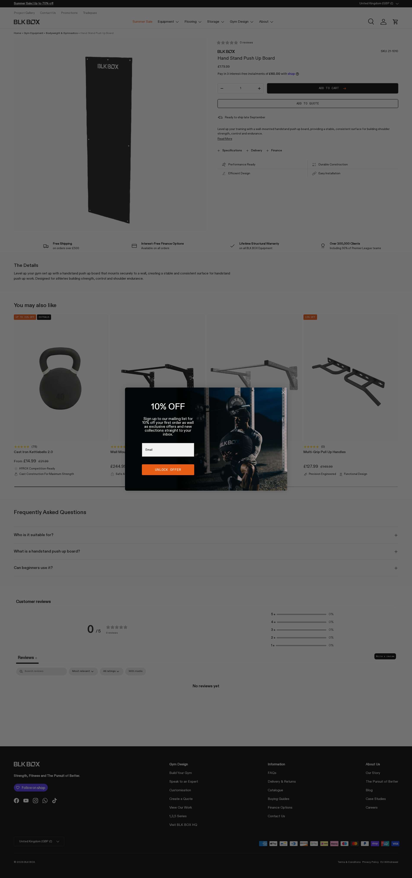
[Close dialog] (283, 392)
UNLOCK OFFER (168, 469)
